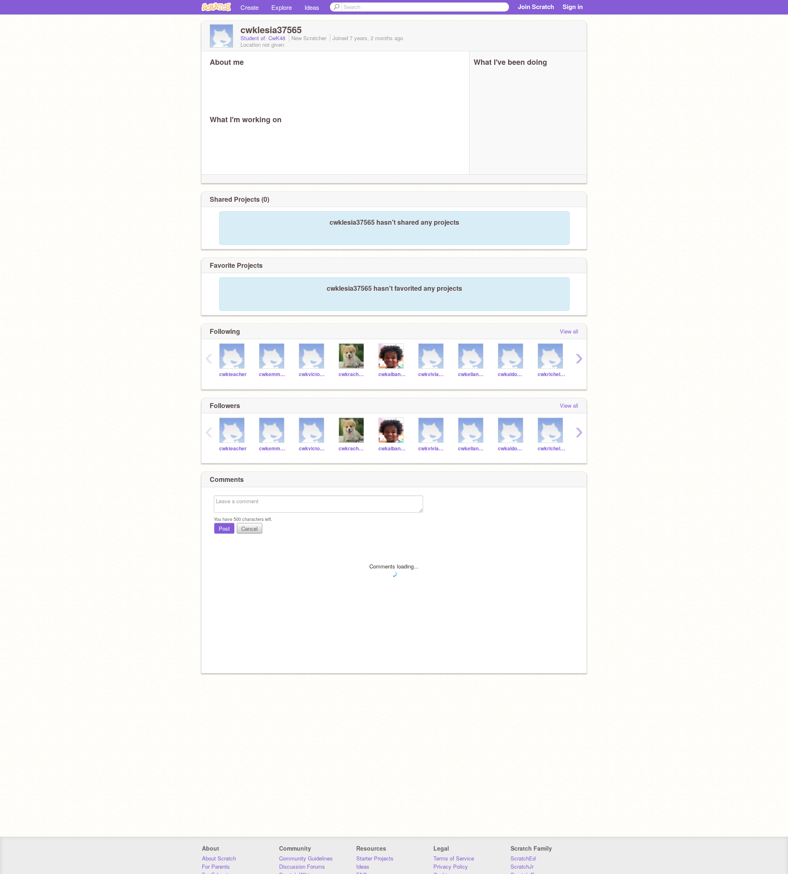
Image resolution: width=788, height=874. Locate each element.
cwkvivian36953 (432, 374)
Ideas (312, 7)
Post (224, 528)
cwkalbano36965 (392, 374)
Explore (281, 7)
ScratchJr (522, 866)
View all (569, 331)
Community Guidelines (306, 858)
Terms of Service (453, 858)
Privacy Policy (450, 866)
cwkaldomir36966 (511, 374)
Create (250, 7)
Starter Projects (375, 858)
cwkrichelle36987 (551, 374)
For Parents (216, 866)
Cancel (249, 528)
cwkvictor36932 (312, 374)
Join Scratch (536, 6)
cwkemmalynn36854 (272, 374)
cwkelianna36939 (472, 374)
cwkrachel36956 (352, 374)
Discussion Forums (302, 866)
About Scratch (219, 858)
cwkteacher (233, 374)
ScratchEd (523, 858)
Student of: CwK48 (264, 38)
